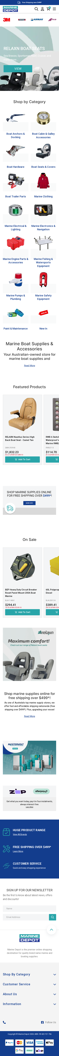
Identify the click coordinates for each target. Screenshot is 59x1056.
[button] (51, 929)
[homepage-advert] (29, 749)
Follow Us (50, 1022)
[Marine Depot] (10, 9)
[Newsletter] (52, 917)
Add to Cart (24, 459)
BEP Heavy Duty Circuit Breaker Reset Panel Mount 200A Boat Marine (21, 592)
